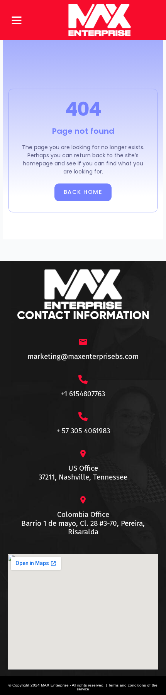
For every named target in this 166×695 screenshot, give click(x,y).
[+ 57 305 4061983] (83, 416)
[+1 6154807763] (83, 379)
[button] (16, 20)
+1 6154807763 (83, 393)
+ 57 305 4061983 (83, 430)
